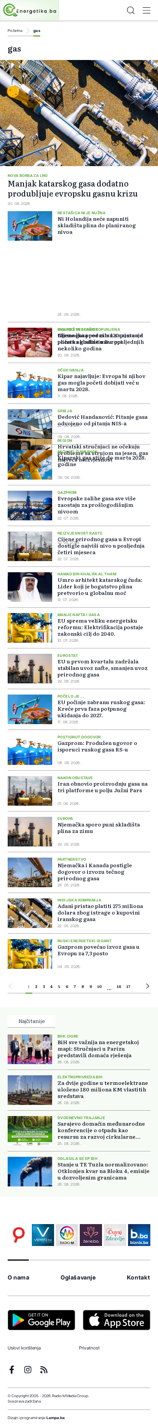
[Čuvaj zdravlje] (115, 1235)
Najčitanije (31, 1021)
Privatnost (89, 1348)
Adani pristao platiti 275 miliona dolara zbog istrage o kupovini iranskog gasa (100, 912)
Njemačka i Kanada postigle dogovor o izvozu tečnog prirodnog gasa (95, 871)
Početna (15, 31)
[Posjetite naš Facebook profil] (12, 1370)
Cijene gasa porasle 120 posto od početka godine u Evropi (100, 338)
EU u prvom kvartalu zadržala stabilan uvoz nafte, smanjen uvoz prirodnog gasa (103, 667)
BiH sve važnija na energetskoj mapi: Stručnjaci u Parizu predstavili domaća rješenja (98, 1048)
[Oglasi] (19, 1235)
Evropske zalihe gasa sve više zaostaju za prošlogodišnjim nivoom (97, 504)
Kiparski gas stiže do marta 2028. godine (102, 460)
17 (128, 986)
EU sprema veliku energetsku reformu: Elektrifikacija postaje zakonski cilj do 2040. (100, 626)
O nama (19, 1278)
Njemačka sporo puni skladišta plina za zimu (99, 827)
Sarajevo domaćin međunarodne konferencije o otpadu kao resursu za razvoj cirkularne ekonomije (101, 1130)
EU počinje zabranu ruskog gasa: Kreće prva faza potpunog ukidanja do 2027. (101, 708)
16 (119, 986)
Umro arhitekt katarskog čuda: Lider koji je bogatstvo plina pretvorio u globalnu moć (100, 586)
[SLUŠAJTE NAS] (67, 1235)
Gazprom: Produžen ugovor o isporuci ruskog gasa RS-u (97, 746)
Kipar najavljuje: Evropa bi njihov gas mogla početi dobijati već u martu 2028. (101, 382)
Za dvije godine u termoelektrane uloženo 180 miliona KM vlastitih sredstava (103, 1089)
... (109, 987)
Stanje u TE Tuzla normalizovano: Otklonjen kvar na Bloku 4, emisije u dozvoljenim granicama (104, 1171)
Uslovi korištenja (24, 1348)
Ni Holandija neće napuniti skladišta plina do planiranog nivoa (97, 225)
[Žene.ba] (91, 1235)
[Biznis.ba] (139, 1235)
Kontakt (138, 1278)
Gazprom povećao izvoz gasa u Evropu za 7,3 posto (99, 950)
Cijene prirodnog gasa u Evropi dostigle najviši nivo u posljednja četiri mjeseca (101, 545)
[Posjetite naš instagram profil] (28, 1370)
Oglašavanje (78, 1278)
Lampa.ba (55, 1418)
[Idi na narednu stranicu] (147, 987)
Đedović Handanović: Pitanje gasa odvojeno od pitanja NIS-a (103, 420)
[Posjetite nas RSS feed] (44, 1370)
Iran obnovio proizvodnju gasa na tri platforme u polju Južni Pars (103, 787)
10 (99, 986)
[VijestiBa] (43, 1235)
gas (36, 31)
